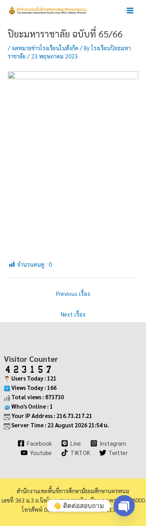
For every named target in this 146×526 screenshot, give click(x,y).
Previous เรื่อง (73, 293)
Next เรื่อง (73, 314)
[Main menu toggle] (130, 10)
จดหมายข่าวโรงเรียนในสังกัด (45, 47)
